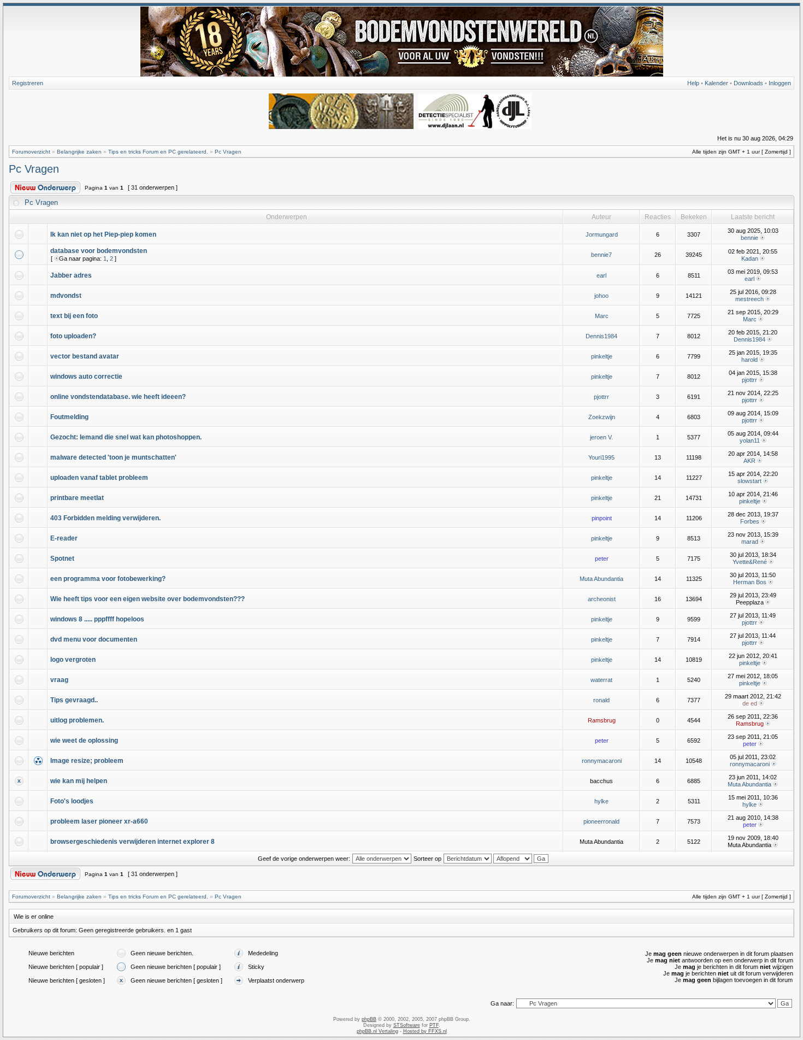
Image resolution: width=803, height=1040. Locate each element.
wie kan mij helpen (78, 781)
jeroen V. (601, 437)
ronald (601, 700)
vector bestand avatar (84, 356)
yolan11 (750, 440)
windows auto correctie (86, 376)
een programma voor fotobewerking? (108, 579)
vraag (59, 680)
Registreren (27, 83)
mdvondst (65, 295)
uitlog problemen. (77, 720)
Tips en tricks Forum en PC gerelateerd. (158, 152)
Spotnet (62, 558)
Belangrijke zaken (79, 152)
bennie (749, 237)
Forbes (749, 521)
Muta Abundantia (601, 578)
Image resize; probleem (86, 761)
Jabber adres (71, 275)
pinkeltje (601, 356)
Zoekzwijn (601, 417)
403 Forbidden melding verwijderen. (105, 518)
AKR (749, 460)
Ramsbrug (602, 720)
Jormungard (602, 234)
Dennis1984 (601, 336)
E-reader (64, 538)
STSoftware (406, 1025)
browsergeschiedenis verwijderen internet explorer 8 (132, 841)
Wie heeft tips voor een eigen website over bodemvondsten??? (147, 599)
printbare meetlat (77, 498)
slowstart (749, 481)
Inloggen (780, 83)
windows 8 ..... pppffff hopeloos (97, 619)
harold (749, 359)
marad (749, 541)
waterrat (601, 680)
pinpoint (602, 518)
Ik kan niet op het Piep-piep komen (103, 234)
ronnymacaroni (602, 760)
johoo (601, 295)
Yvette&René (750, 562)
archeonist (602, 599)
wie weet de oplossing (84, 740)
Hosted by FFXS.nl (425, 1031)
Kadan (749, 258)
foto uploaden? (73, 336)
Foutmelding (69, 417)
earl (601, 275)
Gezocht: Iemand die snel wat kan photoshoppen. (126, 437)
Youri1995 (601, 457)
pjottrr (749, 380)
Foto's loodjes (71, 801)
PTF (434, 1025)
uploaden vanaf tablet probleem (99, 477)
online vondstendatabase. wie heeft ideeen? (118, 397)
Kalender (716, 83)
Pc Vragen (228, 152)
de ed (749, 703)
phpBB (369, 1019)
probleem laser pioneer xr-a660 (99, 821)
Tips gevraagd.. (74, 700)
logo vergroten (73, 659)
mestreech (749, 299)
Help (693, 83)
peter (602, 558)
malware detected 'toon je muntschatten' (113, 457)
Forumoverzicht (31, 152)
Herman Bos (749, 582)
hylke (601, 801)
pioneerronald (601, 821)
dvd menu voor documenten (93, 639)
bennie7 (601, 254)
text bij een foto (74, 316)
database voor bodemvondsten (98, 251)
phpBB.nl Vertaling (377, 1031)
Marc (602, 316)
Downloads (748, 83)
